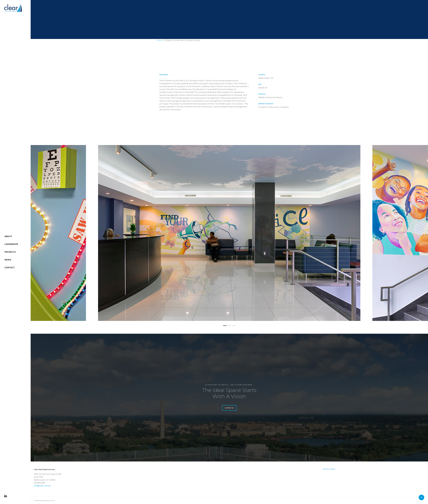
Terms (325, 469)
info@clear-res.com (42, 486)
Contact (332, 469)
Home (159, 40)
